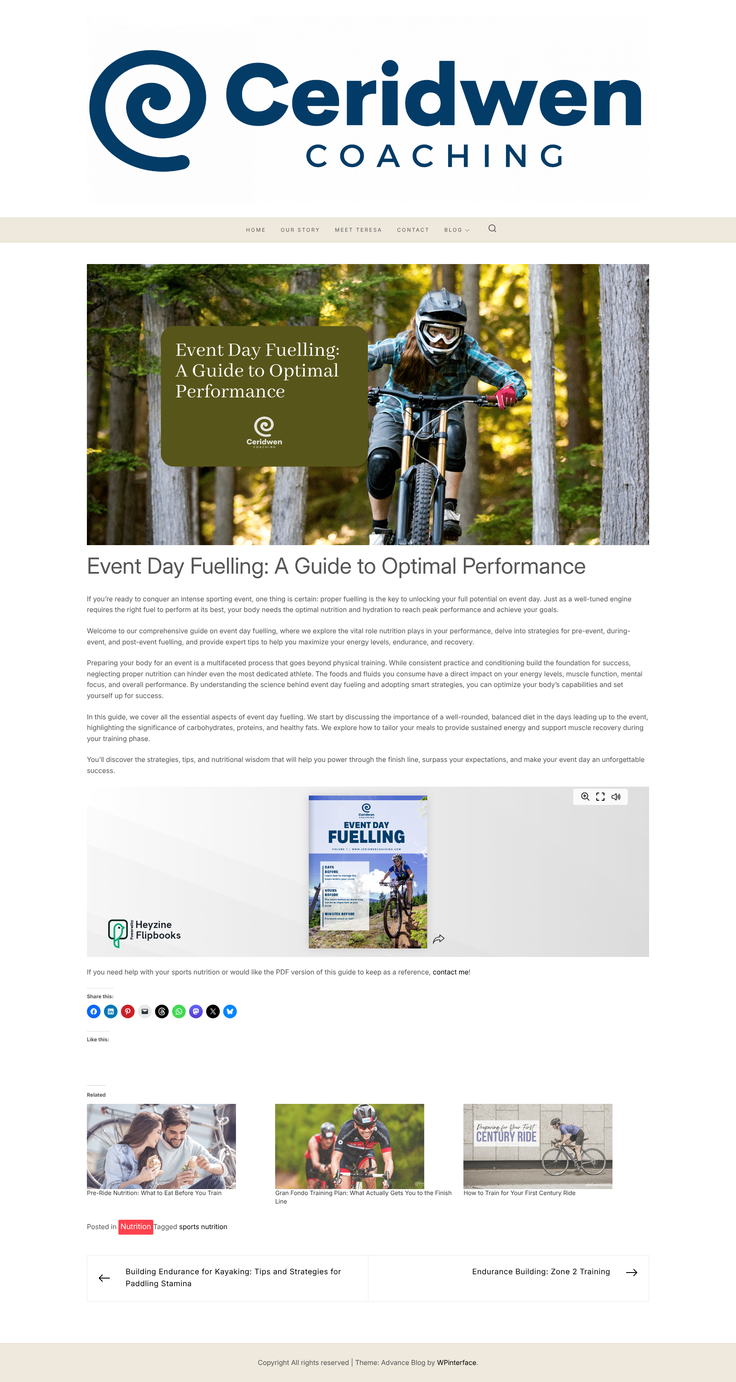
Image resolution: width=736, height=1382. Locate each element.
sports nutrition (203, 1226)
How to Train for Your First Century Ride (519, 1193)
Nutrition (136, 1226)
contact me (451, 972)
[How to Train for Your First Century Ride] (553, 1146)
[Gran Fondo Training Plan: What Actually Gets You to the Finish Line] (365, 1146)
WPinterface (456, 1362)
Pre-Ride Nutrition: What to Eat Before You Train (154, 1193)
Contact (413, 230)
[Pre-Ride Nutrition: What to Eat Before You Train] (177, 1146)
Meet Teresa (358, 230)
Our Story (300, 230)
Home (256, 230)
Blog (453, 230)
